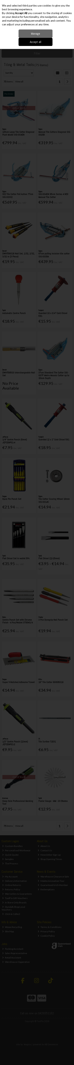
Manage (35, 33)
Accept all (35, 42)
